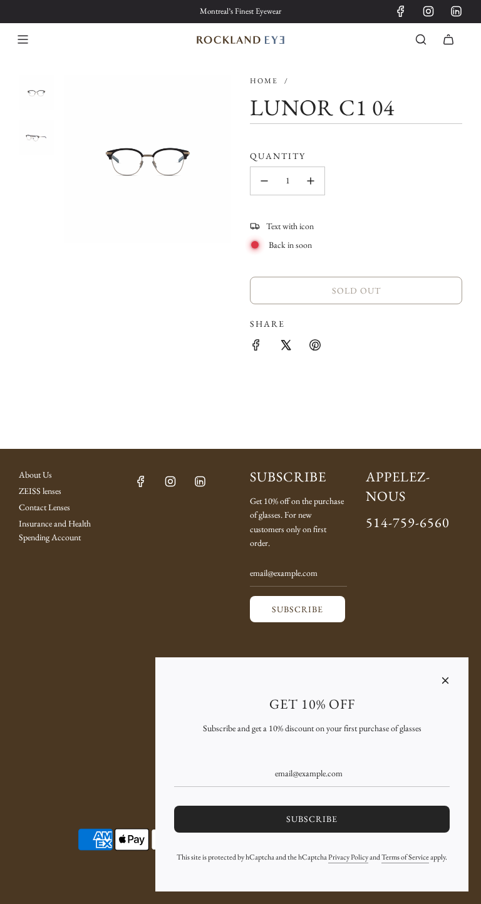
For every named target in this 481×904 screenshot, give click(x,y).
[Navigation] (22, 39)
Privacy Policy (348, 857)
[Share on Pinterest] (315, 345)
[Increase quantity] (310, 181)
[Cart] (448, 39)
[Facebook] (401, 11)
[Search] (421, 39)
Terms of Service (405, 857)
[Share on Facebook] (256, 345)
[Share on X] (285, 345)
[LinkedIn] (456, 11)
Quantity (278, 156)
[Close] (445, 680)
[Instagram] (428, 11)
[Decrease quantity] (264, 181)
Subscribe (297, 609)
